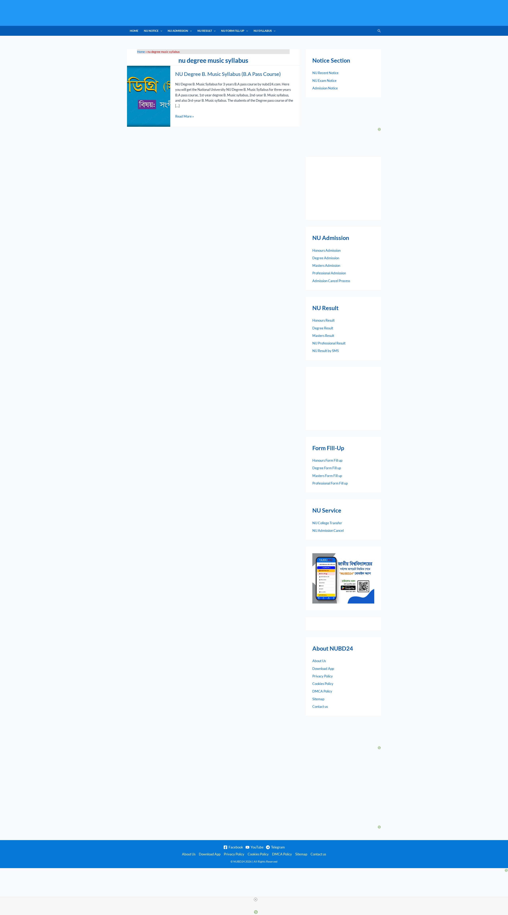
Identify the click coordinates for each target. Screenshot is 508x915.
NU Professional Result (328, 343)
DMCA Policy (322, 691)
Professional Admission (329, 273)
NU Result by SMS (325, 351)
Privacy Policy (322, 676)
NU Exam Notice (324, 80)
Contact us (320, 706)
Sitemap (318, 699)
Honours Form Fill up (327, 460)
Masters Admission (326, 265)
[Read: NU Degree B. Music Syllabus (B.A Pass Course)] (148, 96)
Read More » (184, 116)
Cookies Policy (322, 684)
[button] (160, 31)
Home (134, 30)
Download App (323, 668)
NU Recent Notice (325, 73)
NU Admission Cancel (328, 530)
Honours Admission (326, 250)
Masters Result (323, 336)
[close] (255, 899)
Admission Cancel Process (331, 281)
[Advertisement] (343, 188)
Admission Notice (325, 88)
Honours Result (323, 320)
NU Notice (151, 30)
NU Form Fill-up (232, 30)
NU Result (204, 30)
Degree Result (322, 328)
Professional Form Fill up (330, 483)
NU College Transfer (327, 523)
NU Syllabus (263, 30)
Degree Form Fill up (326, 468)
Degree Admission (325, 258)
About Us (319, 661)
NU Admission (178, 30)
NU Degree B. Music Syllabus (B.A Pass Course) (228, 74)
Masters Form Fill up (327, 476)
